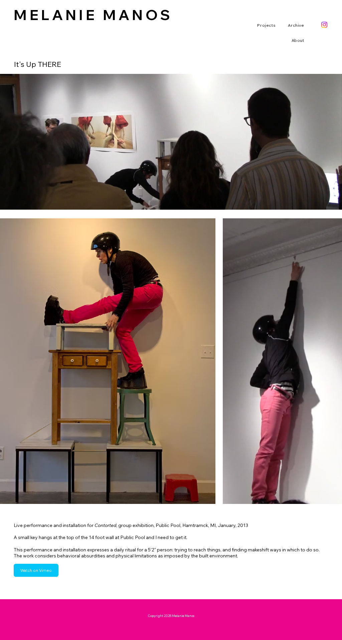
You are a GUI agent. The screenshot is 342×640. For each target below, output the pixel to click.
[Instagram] (324, 25)
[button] (262, 25)
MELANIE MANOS (93, 15)
